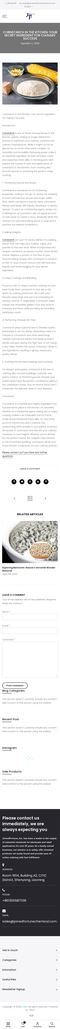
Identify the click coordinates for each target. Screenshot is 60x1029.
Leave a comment (30, 468)
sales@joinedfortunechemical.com (38, 3)
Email (6, 625)
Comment (8, 639)
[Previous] (5, 548)
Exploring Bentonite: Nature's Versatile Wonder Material (28, 569)
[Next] (55, 548)
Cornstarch (8, 133)
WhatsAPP (12, 3)
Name (6, 611)
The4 (31, 1010)
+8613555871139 (14, 900)
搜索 (31, 1015)
